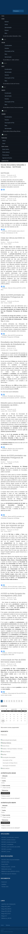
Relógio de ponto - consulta (8, 866)
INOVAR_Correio (5, 851)
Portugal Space (16, 210)
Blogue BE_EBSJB (6, 911)
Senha (4, 780)
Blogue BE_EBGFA (6, 909)
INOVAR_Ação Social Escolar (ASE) (10, 846)
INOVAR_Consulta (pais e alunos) (10, 837)
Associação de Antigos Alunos (10, 763)
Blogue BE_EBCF (5, 906)
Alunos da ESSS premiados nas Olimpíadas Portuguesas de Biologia (13, 458)
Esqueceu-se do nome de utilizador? (10, 798)
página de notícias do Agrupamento (11, 185)
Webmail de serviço (6, 869)
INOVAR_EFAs (5, 862)
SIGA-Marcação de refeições (8, 873)
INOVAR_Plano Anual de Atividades (10, 859)
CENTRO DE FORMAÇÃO (8, 904)
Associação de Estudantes (9, 765)
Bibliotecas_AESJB (6, 918)
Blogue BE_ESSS (5, 913)
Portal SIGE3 (4, 864)
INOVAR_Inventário (6, 849)
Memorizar (5, 790)
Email (26, 175)
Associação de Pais (7, 760)
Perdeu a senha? (5, 796)
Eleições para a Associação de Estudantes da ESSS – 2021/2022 (13, 405)
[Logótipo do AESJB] (12, 9)
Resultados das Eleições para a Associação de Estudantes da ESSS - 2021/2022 (13, 344)
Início (2, 925)
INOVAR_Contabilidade (7, 844)
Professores (4, 734)
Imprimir (24, 175)
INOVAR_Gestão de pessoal (8, 842)
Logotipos (3, 884)
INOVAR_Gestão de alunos (8, 839)
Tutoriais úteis (4, 886)
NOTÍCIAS (5, 173)
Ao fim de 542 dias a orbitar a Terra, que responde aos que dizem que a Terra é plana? (12, 525)
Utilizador (5, 776)
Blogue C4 (4, 916)
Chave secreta (6, 785)
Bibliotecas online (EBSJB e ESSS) (10, 871)
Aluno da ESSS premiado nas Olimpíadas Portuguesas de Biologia (12, 297)
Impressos (4, 882)
